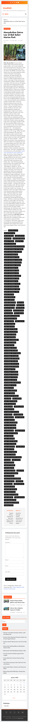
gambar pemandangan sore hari (12, 284)
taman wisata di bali (9, 420)
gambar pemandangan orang (11, 270)
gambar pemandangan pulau (11, 273)
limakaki (13, 605)
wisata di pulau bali (9, 481)
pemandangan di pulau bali (11, 374)
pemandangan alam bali (10, 348)
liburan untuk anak (19, 313)
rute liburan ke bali (9, 409)
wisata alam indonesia (10, 454)
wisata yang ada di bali (10, 500)
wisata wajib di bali (19, 497)
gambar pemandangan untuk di (12, 289)
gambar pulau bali (9, 294)
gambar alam (8, 238)
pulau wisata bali (17, 398)
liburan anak (20, 302)
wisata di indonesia (9, 476)
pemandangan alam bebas (11, 350)
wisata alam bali (20, 446)
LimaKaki (7, 8)
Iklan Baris (6, 706)
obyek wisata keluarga (10, 337)
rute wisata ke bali (9, 417)
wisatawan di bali (9, 505)
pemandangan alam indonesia (12, 358)
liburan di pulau (20, 308)
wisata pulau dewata (9, 486)
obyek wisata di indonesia (11, 329)
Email (7, 566)
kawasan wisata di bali (10, 302)
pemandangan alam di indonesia (12, 353)
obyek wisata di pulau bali (11, 332)
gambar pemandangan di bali (12, 257)
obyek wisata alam (9, 321)
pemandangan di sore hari (11, 377)
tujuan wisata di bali (9, 438)
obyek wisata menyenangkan (11, 340)
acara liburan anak (13, 230)
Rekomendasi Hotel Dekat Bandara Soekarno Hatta (14, 650)
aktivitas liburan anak (9, 233)
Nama (7, 560)
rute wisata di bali (18, 414)
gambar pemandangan (10, 244)
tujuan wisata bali (9, 436)
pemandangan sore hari (10, 385)
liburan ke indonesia (18, 310)
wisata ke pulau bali (19, 484)
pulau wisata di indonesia (11, 401)
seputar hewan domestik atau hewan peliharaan (14, 151)
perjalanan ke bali (9, 388)
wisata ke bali (19, 481)
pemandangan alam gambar (11, 356)
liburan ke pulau (8, 313)
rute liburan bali (8, 406)
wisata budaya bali (9, 468)
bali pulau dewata (9, 236)
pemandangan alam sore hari (11, 364)
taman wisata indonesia (10, 425)
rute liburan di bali (18, 406)
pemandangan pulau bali (10, 380)
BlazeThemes (20, 718)
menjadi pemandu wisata (10, 318)
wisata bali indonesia (9, 465)
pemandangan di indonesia (11, 372)
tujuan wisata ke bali (9, 446)
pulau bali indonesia (9, 393)
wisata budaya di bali (10, 470)
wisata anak (7, 460)
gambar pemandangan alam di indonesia (14, 246)
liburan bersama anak (10, 305)
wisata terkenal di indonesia (11, 494)
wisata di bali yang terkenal (11, 473)
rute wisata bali (8, 414)
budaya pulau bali (19, 236)
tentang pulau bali (9, 430)
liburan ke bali (8, 310)
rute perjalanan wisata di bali (11, 412)
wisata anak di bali (9, 462)
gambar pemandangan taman (11, 286)
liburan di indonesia (9, 308)
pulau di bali (8, 398)
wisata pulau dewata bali (10, 489)
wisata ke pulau (8, 484)
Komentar (8, 542)
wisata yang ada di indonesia (11, 502)
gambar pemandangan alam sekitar (13, 252)
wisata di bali (20, 470)
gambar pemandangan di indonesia (13, 260)
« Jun (14, 698)
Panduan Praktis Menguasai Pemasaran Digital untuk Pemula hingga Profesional (15, 638)
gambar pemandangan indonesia (12, 265)
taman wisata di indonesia (11, 422)
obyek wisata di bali (9, 326)
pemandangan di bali (10, 369)
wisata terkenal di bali (10, 492)
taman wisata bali (19, 417)
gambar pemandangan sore (11, 281)
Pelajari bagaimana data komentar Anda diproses (14, 588)
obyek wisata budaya (9, 324)
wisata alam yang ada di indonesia (13, 457)
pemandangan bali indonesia (11, 366)
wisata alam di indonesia (10, 452)
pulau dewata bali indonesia (11, 396)
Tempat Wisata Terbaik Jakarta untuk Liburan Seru (17, 601)
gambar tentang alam (10, 297)
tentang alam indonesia (10, 428)
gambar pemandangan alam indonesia (14, 249)
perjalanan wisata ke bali (10, 390)
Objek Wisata (7, 28)
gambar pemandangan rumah (12, 278)
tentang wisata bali (19, 430)
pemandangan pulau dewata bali (12, 382)
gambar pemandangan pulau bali (12, 276)
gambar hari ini (19, 241)
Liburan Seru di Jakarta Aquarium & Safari (16, 609)
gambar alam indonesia (18, 238)
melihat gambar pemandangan (12, 316)
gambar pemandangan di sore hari (13, 262)
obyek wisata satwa (9, 345)
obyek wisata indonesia (10, 334)
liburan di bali (20, 305)
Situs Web (7, 572)
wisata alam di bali (9, 449)
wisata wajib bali (9, 497)
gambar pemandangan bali (11, 254)
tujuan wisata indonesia (10, 444)
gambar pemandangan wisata (12, 292)
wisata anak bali (16, 460)
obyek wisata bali (20, 321)
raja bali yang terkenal (10, 404)
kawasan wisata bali (9, 300)
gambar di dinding (9, 241)
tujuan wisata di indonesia (11, 441)
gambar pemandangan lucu (11, 268)
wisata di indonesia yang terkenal (12, 478)
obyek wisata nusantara (10, 342)
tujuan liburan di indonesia (11, 433)
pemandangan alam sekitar (11, 361)
